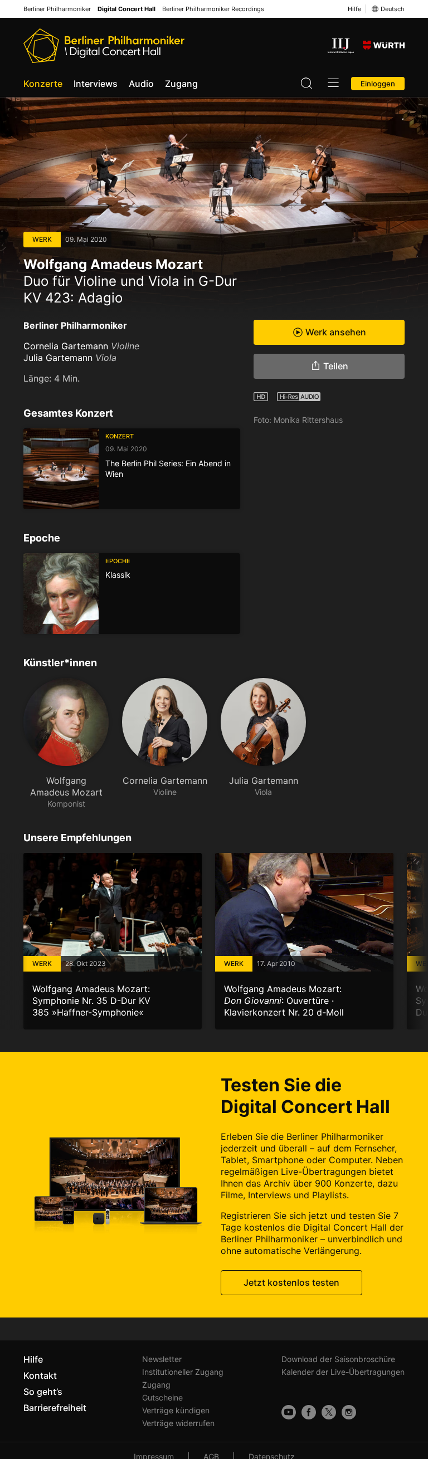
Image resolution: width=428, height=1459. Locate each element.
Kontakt (40, 1375)
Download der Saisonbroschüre (338, 1359)
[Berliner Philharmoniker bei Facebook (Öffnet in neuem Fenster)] (308, 1412)
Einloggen (378, 83)
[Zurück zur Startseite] (103, 45)
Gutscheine (162, 1397)
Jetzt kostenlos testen (291, 1282)
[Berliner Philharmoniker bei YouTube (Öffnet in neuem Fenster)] (288, 1412)
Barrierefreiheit (54, 1407)
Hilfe (354, 9)
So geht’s (42, 1391)
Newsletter (162, 1359)
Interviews (96, 83)
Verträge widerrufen (178, 1423)
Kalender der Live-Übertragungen (343, 1372)
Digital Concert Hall (126, 9)
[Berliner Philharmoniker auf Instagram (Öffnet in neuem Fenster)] (349, 1412)
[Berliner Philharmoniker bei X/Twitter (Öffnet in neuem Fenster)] (329, 1412)
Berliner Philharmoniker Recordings (213, 9)
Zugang (181, 83)
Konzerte (42, 83)
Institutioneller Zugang (182, 1372)
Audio (141, 83)
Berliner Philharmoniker (57, 9)
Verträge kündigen (176, 1410)
